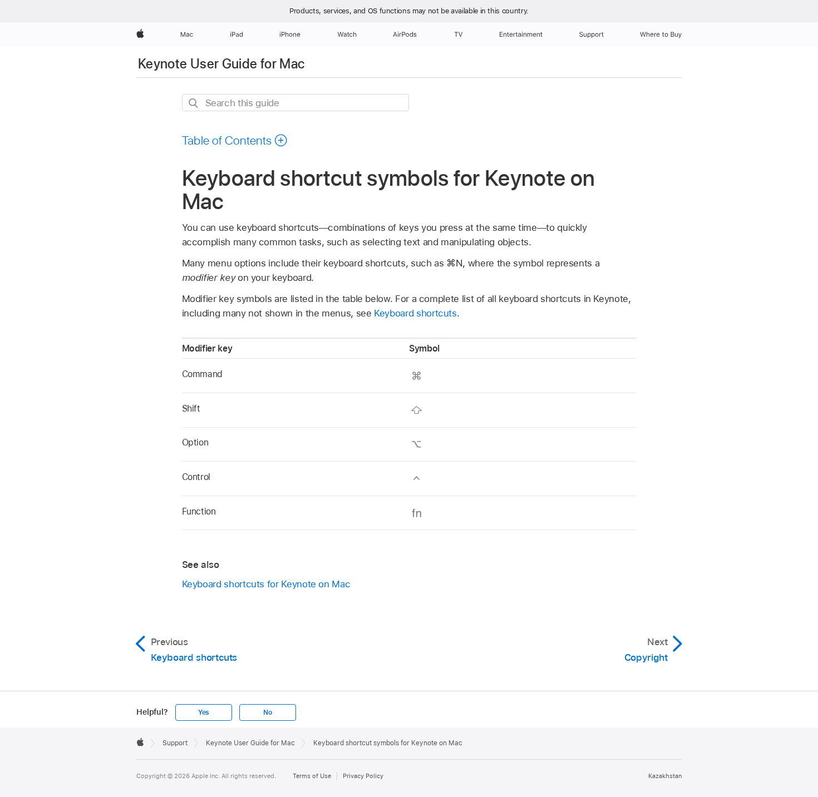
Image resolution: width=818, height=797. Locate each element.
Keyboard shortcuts (415, 313)
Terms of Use (312, 776)
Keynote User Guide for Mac (221, 64)
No (267, 712)
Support (175, 743)
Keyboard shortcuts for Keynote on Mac (266, 584)
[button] (235, 140)
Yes (203, 712)
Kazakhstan (665, 776)
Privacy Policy (363, 776)
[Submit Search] (194, 103)
